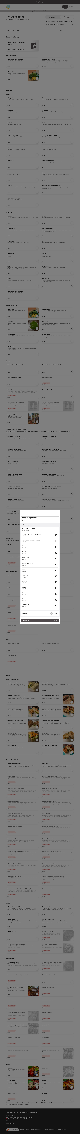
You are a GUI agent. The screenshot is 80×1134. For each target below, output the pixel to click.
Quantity (25, 613)
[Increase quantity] (56, 613)
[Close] (57, 512)
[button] (40, 620)
